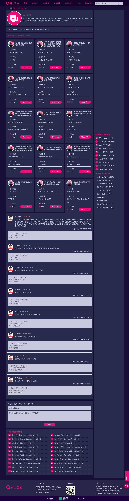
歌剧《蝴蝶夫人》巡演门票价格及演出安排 (23, 471)
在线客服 (39, 492)
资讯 (79, 3)
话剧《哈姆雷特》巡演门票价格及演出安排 (23, 435)
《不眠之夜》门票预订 (104, 190)
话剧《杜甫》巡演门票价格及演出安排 (22, 451)
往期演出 (21, 35)
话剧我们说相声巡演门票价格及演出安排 (23, 455)
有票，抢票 (26, 67)
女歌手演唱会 (50, 487)
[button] (64, 499)
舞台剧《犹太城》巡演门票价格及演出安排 (23, 447)
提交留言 (50, 424)
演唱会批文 (69, 3)
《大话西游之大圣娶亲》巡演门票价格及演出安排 (68, 451)
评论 (28, 35)
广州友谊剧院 (42, 164)
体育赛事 (57, 3)
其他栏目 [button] (88, 3)
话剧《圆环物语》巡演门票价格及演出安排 (66, 435)
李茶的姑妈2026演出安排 (107, 166)
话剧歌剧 (46, 3)
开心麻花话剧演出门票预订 (105, 177)
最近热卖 (49, 499)
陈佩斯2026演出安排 (105, 148)
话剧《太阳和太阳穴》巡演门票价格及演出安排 (25, 439)
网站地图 (46, 492)
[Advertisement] (109, 42)
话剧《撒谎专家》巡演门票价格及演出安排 (66, 467)
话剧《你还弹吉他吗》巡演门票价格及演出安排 (25, 459)
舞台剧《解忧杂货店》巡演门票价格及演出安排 (67, 463)
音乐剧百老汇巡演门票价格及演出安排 (22, 443)
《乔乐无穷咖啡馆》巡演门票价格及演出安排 (66, 455)
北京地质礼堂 (71, 129)
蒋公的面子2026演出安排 (107, 155)
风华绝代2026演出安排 (106, 138)
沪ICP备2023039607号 (111, 493)
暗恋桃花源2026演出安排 (107, 141)
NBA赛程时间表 (102, 197)
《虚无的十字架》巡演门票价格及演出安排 (23, 467)
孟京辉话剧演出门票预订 (105, 184)
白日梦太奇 (22, 8)
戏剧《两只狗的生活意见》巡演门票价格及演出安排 (68, 447)
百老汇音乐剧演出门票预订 (105, 207)
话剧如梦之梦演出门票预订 (105, 204)
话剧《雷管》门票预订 (104, 194)
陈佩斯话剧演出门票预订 (105, 180)
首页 (25, 3)
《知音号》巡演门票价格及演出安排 (63, 443)
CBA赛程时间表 (102, 201)
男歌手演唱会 (40, 487)
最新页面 (53, 490)
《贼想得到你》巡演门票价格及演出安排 (65, 439)
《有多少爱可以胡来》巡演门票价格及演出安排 (67, 459)
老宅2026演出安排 (104, 162)
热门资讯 (46, 490)
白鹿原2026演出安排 (105, 145)
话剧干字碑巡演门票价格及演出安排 (63, 471)
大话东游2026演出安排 (106, 152)
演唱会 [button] (34, 3)
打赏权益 (81, 499)
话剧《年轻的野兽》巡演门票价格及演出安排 (24, 463)
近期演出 (11, 35)
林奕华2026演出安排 (105, 169)
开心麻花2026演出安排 (106, 159)
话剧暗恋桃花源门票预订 (105, 187)
